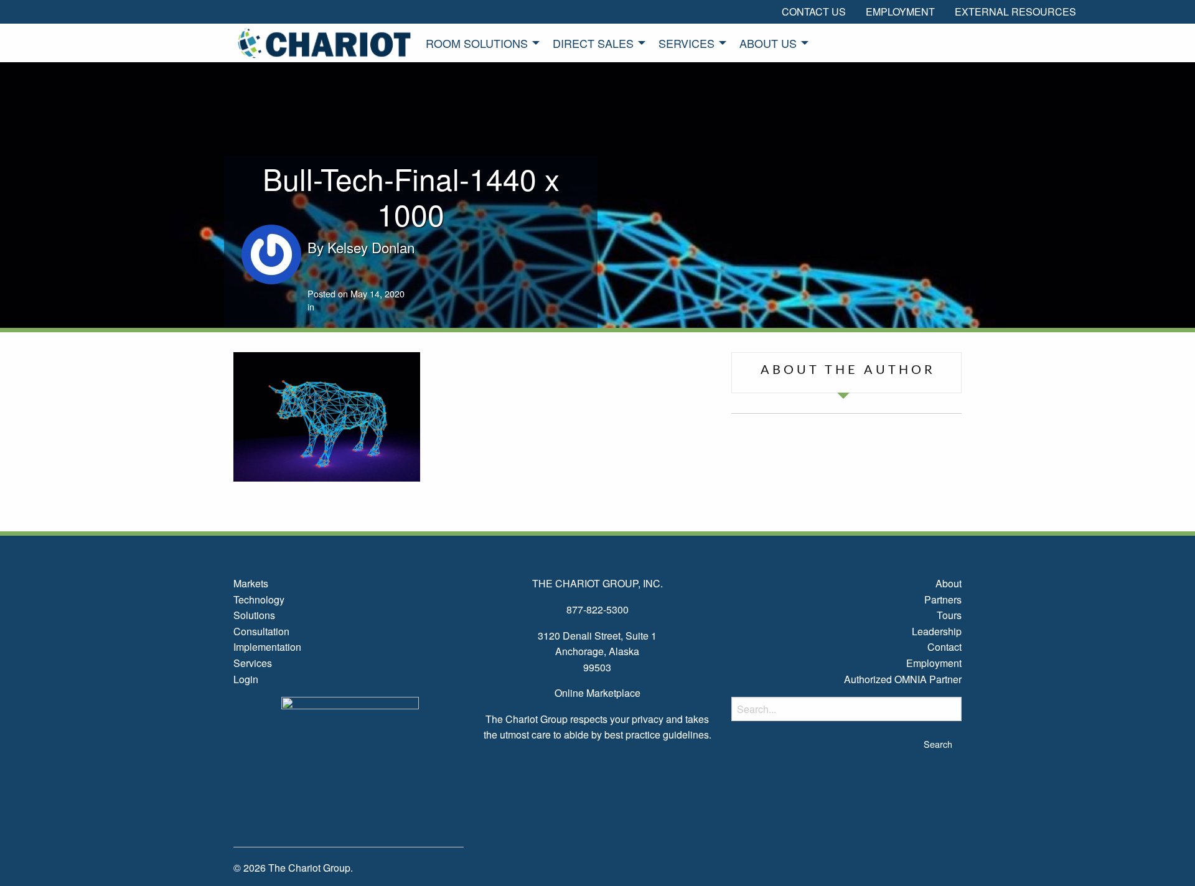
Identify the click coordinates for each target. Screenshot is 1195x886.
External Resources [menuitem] (1015, 11)
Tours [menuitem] (949, 615)
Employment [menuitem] (900, 11)
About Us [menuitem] (768, 43)
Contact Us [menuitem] (814, 11)
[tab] (846, 372)
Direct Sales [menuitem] (593, 43)
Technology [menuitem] (258, 599)
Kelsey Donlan (371, 247)
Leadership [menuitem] (937, 631)
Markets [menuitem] (250, 583)
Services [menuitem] (686, 43)
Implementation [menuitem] (267, 647)
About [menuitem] (948, 583)
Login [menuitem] (245, 679)
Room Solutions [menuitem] (477, 43)
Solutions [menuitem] (254, 615)
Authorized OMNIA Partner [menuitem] (903, 679)
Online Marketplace (597, 693)
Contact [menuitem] (944, 647)
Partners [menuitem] (943, 599)
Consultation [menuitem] (261, 631)
